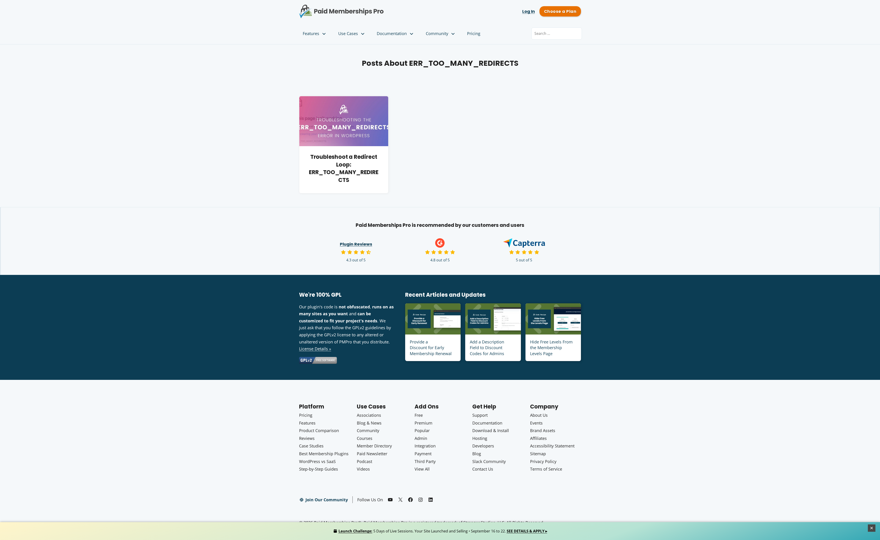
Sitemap (538, 453)
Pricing (473, 33)
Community (437, 33)
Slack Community (489, 461)
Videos (363, 469)
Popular (422, 430)
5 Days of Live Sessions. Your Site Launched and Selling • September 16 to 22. (442, 531)
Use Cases (348, 33)
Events (536, 423)
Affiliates (538, 438)
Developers (483, 446)
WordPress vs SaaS (317, 461)
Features (311, 33)
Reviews (307, 438)
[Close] (872, 528)
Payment (423, 453)
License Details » (315, 348)
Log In (528, 11)
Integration (425, 446)
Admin (421, 438)
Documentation (392, 33)
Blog (476, 453)
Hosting (479, 438)
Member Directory (374, 446)
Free (419, 415)
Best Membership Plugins (324, 453)
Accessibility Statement (552, 446)
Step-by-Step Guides (318, 469)
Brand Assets (542, 430)
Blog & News (369, 423)
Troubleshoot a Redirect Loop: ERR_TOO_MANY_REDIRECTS (343, 168)
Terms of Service (546, 469)
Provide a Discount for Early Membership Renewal (431, 347)
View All (422, 469)
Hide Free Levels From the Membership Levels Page (551, 347)
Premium (423, 423)
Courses (364, 438)
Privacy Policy (543, 461)
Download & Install (490, 430)
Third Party (425, 461)
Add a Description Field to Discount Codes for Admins (487, 347)
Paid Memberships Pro (366, 8)
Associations (369, 415)
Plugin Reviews (356, 244)
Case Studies (311, 446)
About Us (539, 415)
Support (480, 415)
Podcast (364, 461)
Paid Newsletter (372, 453)
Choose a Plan (560, 11)
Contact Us (482, 469)
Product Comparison (319, 430)
